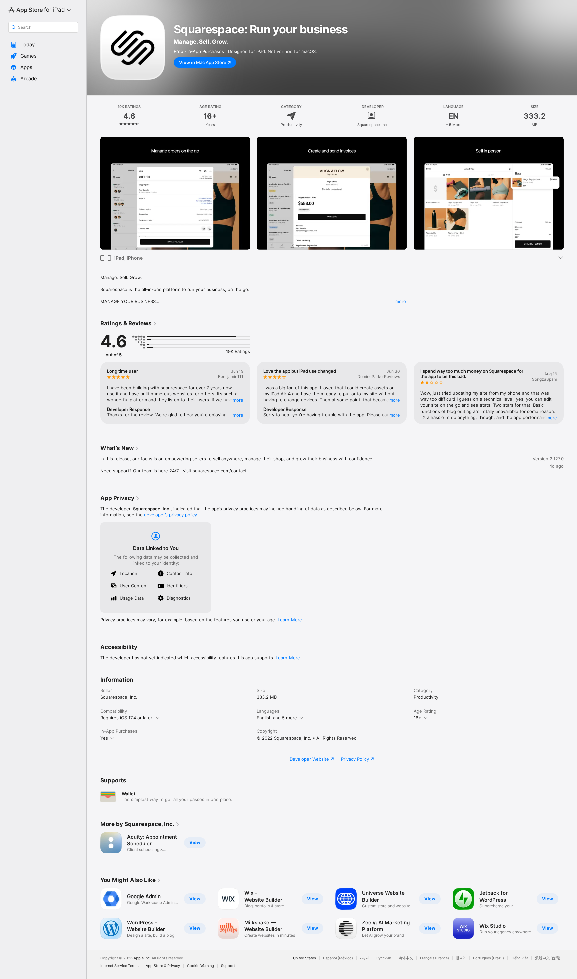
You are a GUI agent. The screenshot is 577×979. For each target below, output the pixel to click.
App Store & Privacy (163, 966)
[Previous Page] (93, 193)
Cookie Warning (200, 966)
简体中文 (405, 958)
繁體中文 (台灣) (547, 958)
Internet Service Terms (119, 966)
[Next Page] (570, 193)
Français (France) (434, 958)
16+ (417, 717)
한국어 (461, 958)
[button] (43, 45)
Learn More (290, 619)
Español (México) (338, 958)
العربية (364, 958)
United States (304, 958)
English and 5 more (277, 717)
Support (228, 966)
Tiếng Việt (519, 958)
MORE (238, 400)
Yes (104, 738)
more (400, 301)
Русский (383, 958)
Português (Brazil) (488, 958)
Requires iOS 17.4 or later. (126, 717)
